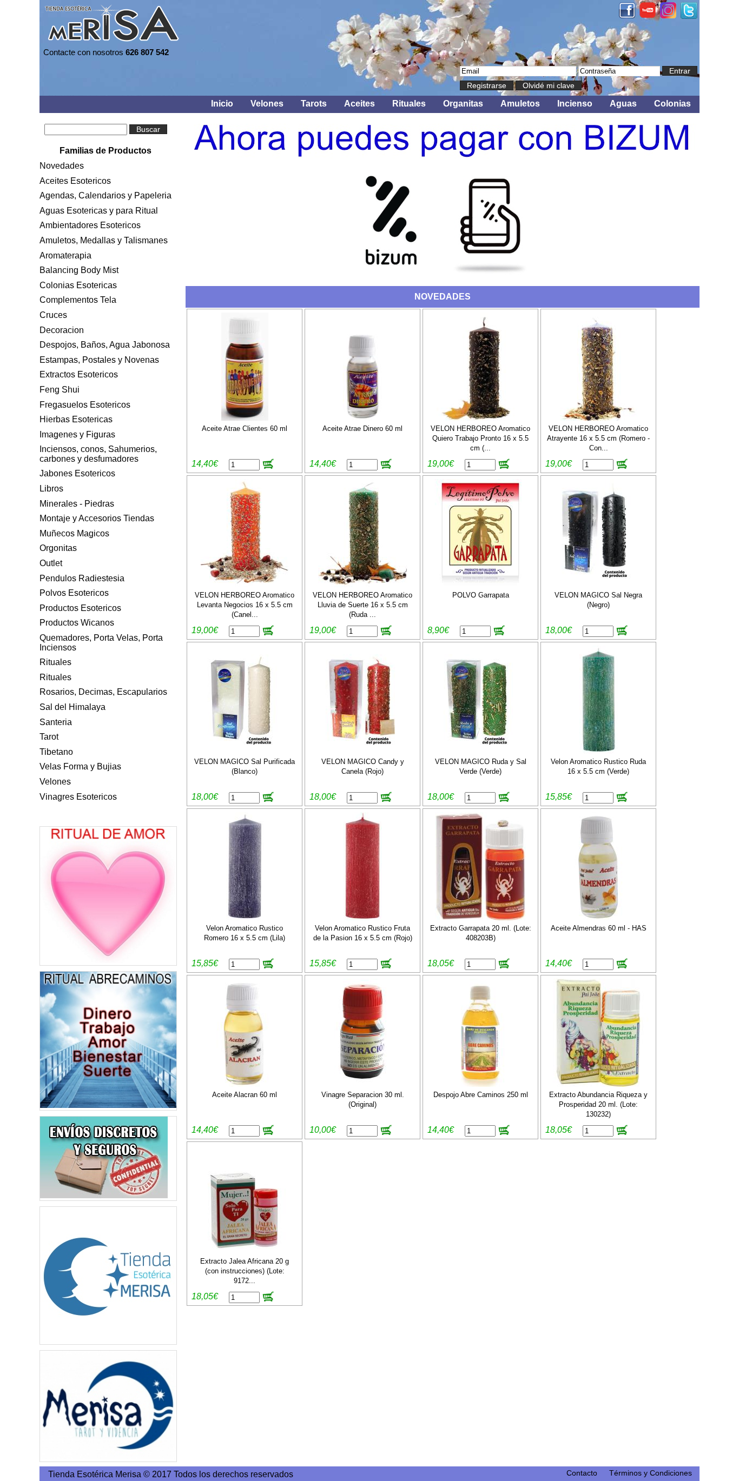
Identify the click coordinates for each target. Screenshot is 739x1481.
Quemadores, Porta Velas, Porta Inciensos (101, 642)
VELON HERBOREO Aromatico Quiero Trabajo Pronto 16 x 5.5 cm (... (480, 438)
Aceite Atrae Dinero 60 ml (362, 428)
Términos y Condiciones (650, 1473)
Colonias (672, 103)
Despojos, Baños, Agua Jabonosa (104, 344)
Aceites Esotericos (75, 180)
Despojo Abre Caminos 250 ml (480, 1095)
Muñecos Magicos (74, 533)
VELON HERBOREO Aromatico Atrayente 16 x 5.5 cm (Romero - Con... (598, 438)
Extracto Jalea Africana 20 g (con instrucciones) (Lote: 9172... (244, 1271)
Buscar (148, 129)
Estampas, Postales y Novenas (99, 359)
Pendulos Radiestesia (81, 578)
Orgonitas (58, 548)
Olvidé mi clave (549, 85)
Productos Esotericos (80, 608)
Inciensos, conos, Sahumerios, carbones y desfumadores (98, 453)
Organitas (463, 103)
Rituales (409, 103)
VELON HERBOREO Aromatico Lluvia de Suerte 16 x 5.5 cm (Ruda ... (362, 605)
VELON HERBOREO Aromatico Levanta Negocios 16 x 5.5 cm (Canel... (244, 605)
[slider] (443, 196)
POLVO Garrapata (480, 595)
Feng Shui (59, 389)
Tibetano (56, 751)
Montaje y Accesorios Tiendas (96, 518)
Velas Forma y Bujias (80, 766)
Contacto (581, 1473)
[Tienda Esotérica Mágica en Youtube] (647, 14)
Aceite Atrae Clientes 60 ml (244, 428)
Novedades (61, 165)
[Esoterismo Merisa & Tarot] (108, 1406)
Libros (51, 488)
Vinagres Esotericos (78, 796)
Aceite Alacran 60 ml (244, 1095)
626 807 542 (147, 52)
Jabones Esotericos (77, 473)
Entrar (679, 71)
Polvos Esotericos (74, 592)
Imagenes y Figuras (77, 434)
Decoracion (61, 330)
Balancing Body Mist (78, 270)
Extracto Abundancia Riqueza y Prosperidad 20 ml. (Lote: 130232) (598, 1104)
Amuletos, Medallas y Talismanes (103, 240)
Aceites (359, 103)
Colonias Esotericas (78, 285)
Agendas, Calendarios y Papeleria (105, 195)
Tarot (48, 736)
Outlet (50, 563)
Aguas (623, 103)
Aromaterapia (65, 255)
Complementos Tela (77, 299)
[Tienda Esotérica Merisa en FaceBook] (627, 15)
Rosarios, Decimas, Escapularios (103, 691)
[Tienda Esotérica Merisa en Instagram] (668, 15)
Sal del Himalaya (72, 707)
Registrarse (486, 85)
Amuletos (520, 103)
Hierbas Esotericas (76, 419)
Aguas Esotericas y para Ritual (98, 210)
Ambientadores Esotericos (90, 225)
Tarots (314, 103)
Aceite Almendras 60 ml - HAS (598, 928)
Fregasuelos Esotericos (84, 404)
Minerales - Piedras (76, 503)
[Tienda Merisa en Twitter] (689, 16)
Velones (266, 103)
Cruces (53, 315)
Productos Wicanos (76, 622)
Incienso (574, 103)
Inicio (222, 103)
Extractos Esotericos (78, 374)
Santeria (55, 722)
